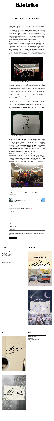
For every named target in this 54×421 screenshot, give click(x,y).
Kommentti (12, 211)
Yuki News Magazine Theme (26, 418)
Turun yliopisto (30, 338)
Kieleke (24, 21)
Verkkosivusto (12, 229)
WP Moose (37, 418)
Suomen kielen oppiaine (32, 336)
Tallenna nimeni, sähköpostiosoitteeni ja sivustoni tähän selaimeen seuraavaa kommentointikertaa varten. (26, 234)
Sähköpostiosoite (13, 226)
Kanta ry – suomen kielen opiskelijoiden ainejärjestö (37, 335)
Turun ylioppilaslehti (31, 341)
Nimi (11, 223)
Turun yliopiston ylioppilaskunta (33, 339)
